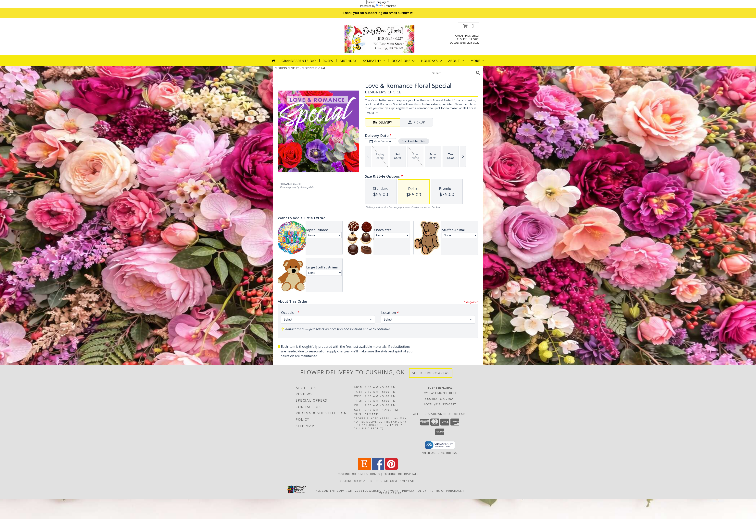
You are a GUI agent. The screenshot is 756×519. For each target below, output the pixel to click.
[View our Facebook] (378, 469)
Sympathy (372, 61)
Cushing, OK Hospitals (401, 474)
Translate (390, 6)
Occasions (401, 61)
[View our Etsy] (364, 469)
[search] (478, 73)
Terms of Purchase (446, 490)
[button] (468, 26)
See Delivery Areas (431, 373)
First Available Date (413, 141)
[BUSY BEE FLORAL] (379, 39)
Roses (328, 61)
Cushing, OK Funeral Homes (359, 474)
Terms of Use (390, 493)
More (475, 61)
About (454, 61)
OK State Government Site (396, 481)
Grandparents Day (299, 61)
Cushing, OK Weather (356, 481)
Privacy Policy (414, 490)
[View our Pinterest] (391, 469)
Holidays (429, 61)
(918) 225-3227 (469, 42)
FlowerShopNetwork (380, 490)
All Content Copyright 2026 (339, 490)
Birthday (348, 61)
